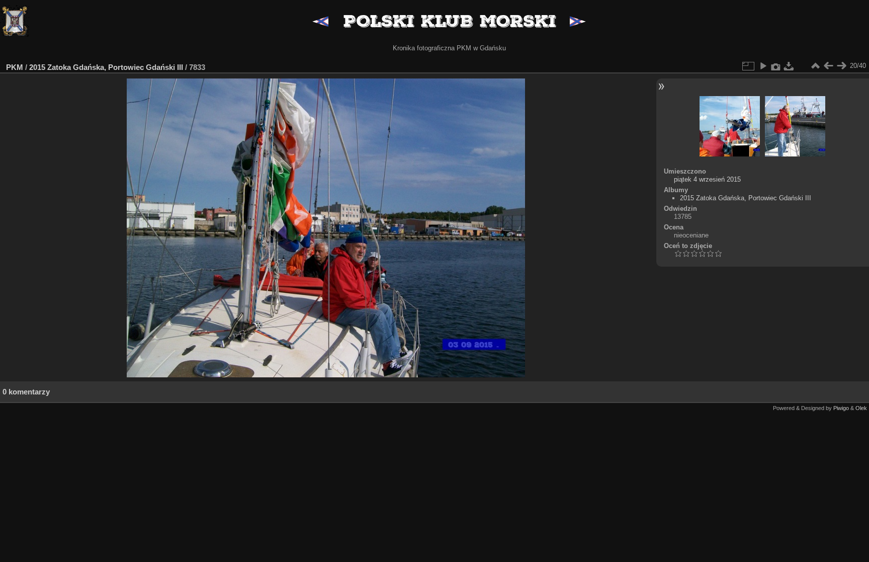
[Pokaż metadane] (776, 65)
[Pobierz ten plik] (789, 65)
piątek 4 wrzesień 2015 (707, 179)
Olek (861, 408)
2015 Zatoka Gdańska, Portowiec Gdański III (106, 67)
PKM (14, 67)
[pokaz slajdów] (762, 65)
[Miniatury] (815, 65)
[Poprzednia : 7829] (828, 65)
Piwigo (841, 408)
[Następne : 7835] (841, 65)
